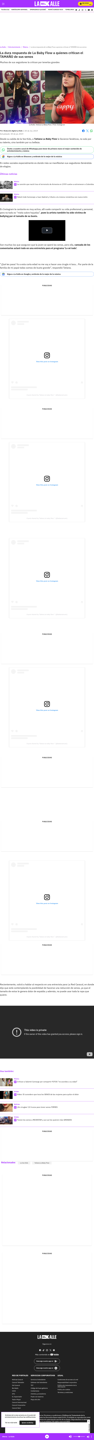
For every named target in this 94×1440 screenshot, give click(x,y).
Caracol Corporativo (18, 1405)
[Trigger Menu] (3, 4)
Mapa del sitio (35, 1399)
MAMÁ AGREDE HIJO (55, 10)
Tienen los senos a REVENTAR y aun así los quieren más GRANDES (44, 1120)
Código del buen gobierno (39, 1388)
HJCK (14, 1391)
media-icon (47, 1436)
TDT (32, 1385)
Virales (16, 1092)
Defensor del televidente (39, 1382)
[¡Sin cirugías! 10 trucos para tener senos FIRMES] (6, 1108)
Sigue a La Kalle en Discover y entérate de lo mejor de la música (34, 156)
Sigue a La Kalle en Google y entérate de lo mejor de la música (34, 274)
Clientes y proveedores (38, 1394)
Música (25, 47)
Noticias (17, 1104)
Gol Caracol (16, 1385)
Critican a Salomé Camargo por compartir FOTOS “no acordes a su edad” (47, 1081)
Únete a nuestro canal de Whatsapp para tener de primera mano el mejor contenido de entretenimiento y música (44, 150)
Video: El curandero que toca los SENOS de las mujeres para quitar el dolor (48, 1094)
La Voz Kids (24, 1163)
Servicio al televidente (38, 1379)
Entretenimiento (14, 47)
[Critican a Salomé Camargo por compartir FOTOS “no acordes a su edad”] (6, 1082)
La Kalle (3, 47)
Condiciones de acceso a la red (68, 1379)
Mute (70, 1436)
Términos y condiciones (65, 1392)
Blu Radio (15, 1388)
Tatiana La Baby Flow (42, 1163)
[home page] (47, 3)
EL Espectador (17, 1397)
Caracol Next (16, 1408)
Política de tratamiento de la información (67, 1386)
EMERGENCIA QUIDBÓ (38, 10)
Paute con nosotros (37, 1397)
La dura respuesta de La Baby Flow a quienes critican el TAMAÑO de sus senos (59, 47)
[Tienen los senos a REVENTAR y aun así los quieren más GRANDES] (6, 1120)
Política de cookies (64, 1390)
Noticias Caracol (17, 1379)
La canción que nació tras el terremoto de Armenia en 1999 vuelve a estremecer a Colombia (55, 184)
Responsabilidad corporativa (67, 1382)
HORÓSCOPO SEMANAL (19, 10)
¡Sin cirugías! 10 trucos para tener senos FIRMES (37, 1107)
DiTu (13, 1394)
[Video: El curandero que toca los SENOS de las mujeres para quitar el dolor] (6, 1095)
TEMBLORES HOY (71, 10)
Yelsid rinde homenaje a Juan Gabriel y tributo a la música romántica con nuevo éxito (52, 197)
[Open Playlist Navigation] (91, 1436)
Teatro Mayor (16, 1399)
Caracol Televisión (18, 1382)
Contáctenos (35, 1391)
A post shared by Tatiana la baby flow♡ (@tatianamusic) (47, 395)
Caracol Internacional (19, 1402)
